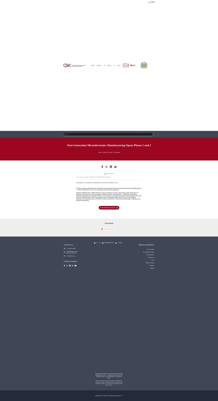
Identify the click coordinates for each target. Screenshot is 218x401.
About (92, 65)
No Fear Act (151, 257)
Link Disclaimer (150, 254)
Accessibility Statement (148, 252)
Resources (99, 65)
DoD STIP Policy (150, 262)
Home (100, 152)
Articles (104, 152)
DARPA (103, 182)
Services (109, 65)
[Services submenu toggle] (114, 65)
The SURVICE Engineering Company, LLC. (112, 395)
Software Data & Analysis (109, 229)
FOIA (152, 260)
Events (118, 65)
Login (133, 65)
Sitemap (152, 268)
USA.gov (152, 265)
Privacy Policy (150, 249)
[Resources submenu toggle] (104, 65)
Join (125, 65)
